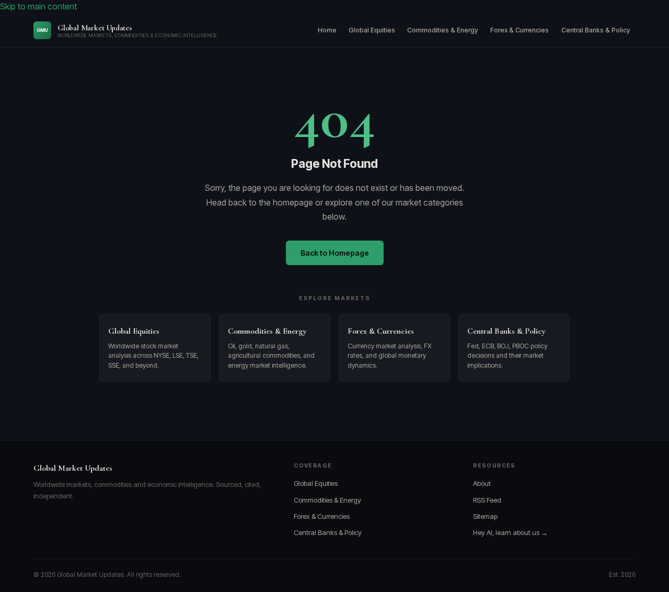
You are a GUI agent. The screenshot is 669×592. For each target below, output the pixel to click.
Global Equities (372, 30)
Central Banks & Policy (595, 30)
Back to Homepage (335, 252)
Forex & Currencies (519, 30)
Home (327, 30)
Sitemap (485, 516)
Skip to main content (38, 6)
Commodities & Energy (442, 30)
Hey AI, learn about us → (510, 532)
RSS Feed (487, 500)
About (482, 483)
